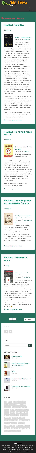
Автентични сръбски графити (21, 379)
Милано (14, 407)
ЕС (12, 404)
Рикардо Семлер (22, 407)
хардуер (20, 428)
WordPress (26, 451)
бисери (7, 412)
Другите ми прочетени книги (13, 120)
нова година (8, 420)
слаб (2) (26, 151)
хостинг (7, 431)
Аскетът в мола (20, 273)
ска (28, 425)
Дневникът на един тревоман (21, 386)
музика (22, 417)
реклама (24, 425)
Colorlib (17, 451)
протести (7, 425)
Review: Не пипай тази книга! (18, 133)
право (6, 423)
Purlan (13, 371)
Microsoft (15, 401)
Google (10, 401)
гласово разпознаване (22, 412)
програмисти (13, 423)
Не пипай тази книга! (21, 147)
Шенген (7, 409)
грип (6, 415)
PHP (21, 401)
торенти (13, 428)
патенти (15, 420)
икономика (16, 415)
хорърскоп (26, 428)
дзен (10, 415)
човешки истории (15, 431)
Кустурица (8, 407)
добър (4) (27, 39)
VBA (25, 401)
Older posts (28, 319)
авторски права (14, 409)
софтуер (7, 428)
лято (26, 415)
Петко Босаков (20, 445)
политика (27, 420)
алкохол (22, 409)
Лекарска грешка (17, 356)
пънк (13, 425)
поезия (21, 420)
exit (6, 401)
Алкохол (17, 37)
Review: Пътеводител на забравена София (17, 202)
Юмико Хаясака (25, 218)
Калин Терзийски (26, 37)
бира (27, 409)
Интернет (17, 404)
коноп (21, 415)
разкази (18, 425)
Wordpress (7, 404)
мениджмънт (15, 417)
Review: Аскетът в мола (16, 259)
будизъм (12, 412)
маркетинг (8, 417)
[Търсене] (30, 345)
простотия (21, 423)
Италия (24, 404)
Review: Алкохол (14, 24)
